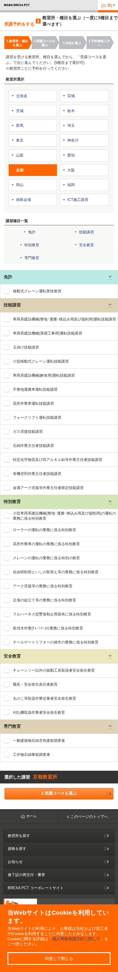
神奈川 (72, 140)
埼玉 (71, 125)
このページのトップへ (89, 816)
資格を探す (17, 848)
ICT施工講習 (77, 199)
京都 (19, 170)
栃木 (71, 111)
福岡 (71, 185)
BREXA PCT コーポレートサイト (36, 888)
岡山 (19, 185)
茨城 (19, 111)
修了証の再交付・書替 (26, 875)
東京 (19, 140)
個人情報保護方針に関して (76, 938)
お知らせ (15, 862)
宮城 (71, 96)
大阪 (71, 170)
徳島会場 (23, 199)
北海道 (21, 96)
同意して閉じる (59, 958)
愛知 (71, 155)
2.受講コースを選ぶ (59, 793)
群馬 (19, 125)
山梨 (19, 155)
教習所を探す (19, 836)
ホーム (31, 816)
